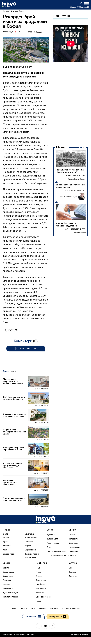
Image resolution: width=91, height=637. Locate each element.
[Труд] (45, 519)
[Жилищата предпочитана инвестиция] (38, 482)
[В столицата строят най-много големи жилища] (38, 415)
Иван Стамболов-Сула (68, 196)
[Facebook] (39, 626)
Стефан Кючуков (79, 232)
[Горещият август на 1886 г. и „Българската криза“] (71, 158)
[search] (81, 3)
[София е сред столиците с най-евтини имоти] (38, 432)
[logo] (9, 4)
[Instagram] (52, 626)
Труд (11, 32)
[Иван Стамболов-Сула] (82, 196)
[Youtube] (45, 626)
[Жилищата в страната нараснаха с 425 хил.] (38, 448)
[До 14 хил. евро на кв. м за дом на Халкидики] (38, 398)
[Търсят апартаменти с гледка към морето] (38, 499)
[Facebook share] (5, 330)
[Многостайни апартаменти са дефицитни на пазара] (38, 381)
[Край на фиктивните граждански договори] (71, 212)
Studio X (85, 634)
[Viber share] (10, 330)
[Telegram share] (16, 330)
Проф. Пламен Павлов (77, 179)
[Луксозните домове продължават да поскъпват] (38, 465)
